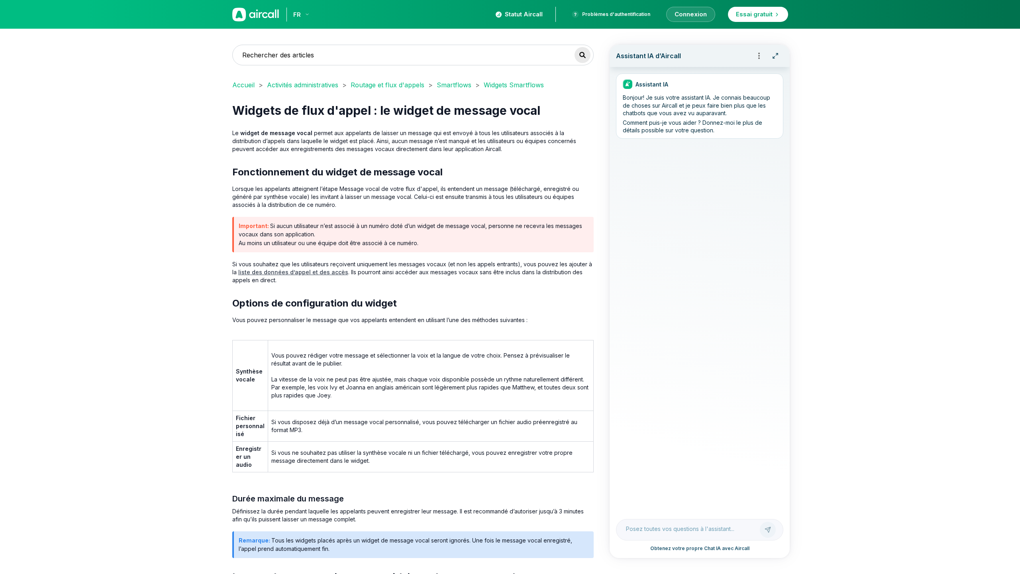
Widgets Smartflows (514, 85)
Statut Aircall (524, 14)
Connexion (691, 14)
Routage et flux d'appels (387, 85)
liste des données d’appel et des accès (293, 272)
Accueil (243, 85)
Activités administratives (302, 85)
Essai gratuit (754, 14)
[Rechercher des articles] (582, 55)
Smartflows (454, 85)
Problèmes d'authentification (616, 14)
